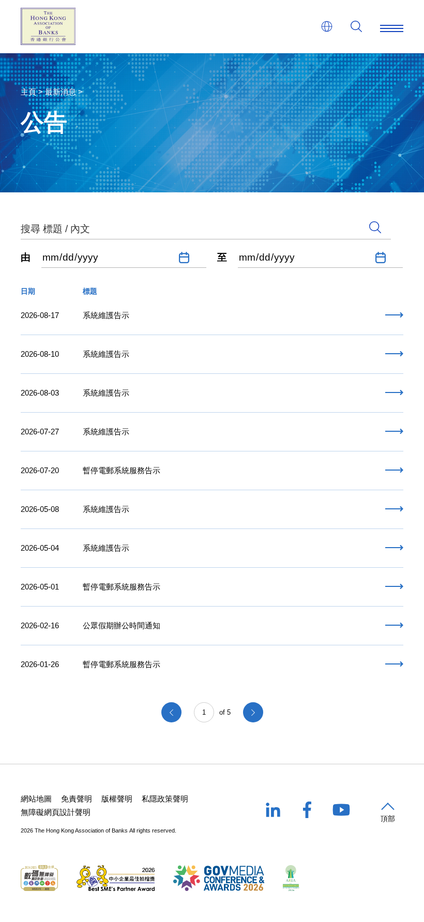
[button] (387, 813)
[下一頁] (253, 712)
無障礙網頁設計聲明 (55, 812)
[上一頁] (171, 712)
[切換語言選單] (326, 26)
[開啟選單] (391, 26)
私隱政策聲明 (165, 798)
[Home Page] (48, 26)
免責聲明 (76, 798)
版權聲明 (116, 798)
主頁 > (32, 91)
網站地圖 (36, 798)
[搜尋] (356, 26)
